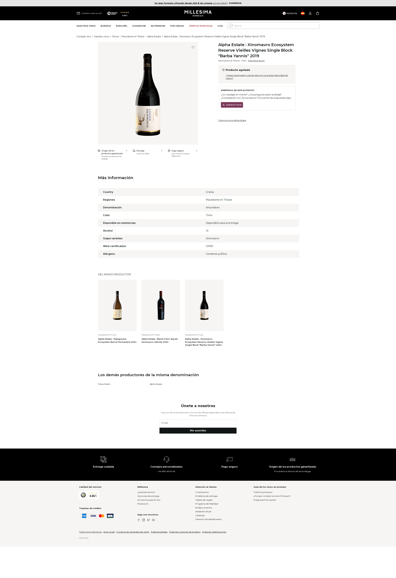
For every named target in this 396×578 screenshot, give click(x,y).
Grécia (115, 36)
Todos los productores (90, 532)
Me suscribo (198, 430)
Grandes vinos (101, 36)
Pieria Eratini (104, 384)
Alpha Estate (154, 36)
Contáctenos (202, 492)
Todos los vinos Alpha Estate (232, 120)
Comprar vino (84, 36)
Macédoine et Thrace (133, 36)
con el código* (191, 3)
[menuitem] (86, 25)
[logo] (198, 13)
